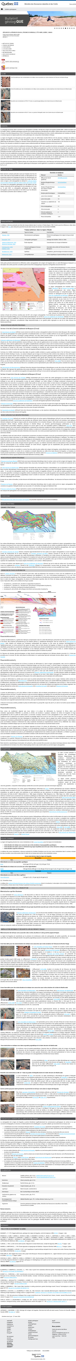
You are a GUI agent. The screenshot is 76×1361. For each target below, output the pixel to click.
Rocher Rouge (25, 834)
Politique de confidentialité (33, 1350)
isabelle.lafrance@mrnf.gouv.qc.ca (45, 1175)
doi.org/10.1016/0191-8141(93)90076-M (23, 1297)
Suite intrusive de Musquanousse (11, 367)
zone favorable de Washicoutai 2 (27, 1022)
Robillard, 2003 (6, 248)
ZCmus (28, 1132)
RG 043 (60, 1243)
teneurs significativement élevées (52, 1106)
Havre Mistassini (4, 877)
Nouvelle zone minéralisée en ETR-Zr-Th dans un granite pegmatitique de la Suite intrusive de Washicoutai (36, 101)
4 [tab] (61, 28)
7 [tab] (67, 28)
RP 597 (56, 1233)
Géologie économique (9, 54)
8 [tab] (69, 28)
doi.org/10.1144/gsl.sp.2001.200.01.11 (57, 1301)
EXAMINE (9, 1322)
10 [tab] (74, 28)
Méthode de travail (8, 43)
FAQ (53, 1320)
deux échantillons (27, 980)
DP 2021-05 (18, 1251)
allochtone (55, 288)
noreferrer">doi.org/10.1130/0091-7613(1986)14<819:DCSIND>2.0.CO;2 (53, 1292)
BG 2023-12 (12, 1312)
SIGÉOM (9, 1320)
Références (6, 56)
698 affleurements (62, 178)
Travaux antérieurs (8, 45)
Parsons (16, 834)
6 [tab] (65, 28)
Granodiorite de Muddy (8, 410)
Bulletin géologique (33, 1320)
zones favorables (38, 842)
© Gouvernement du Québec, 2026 (38, 1359)
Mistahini (17, 565)
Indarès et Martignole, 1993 (9, 242)
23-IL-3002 (59, 827)
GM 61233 (9, 1255)
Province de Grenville (68, 288)
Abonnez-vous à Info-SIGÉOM (10, 1344)
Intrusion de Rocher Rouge (8, 489)
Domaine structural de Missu (39, 553)
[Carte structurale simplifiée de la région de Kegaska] (28, 539)
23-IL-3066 (38, 1039)
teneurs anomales (48, 1034)
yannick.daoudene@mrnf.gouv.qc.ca (46, 1177)
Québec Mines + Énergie (9, 1331)
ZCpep (58, 821)
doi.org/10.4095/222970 (10, 1277)
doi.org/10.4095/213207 (20, 1283)
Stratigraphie (6, 47)
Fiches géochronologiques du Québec (33, 1335)
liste (10, 227)
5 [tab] (63, 28)
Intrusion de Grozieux (7, 403)
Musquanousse (23, 680)
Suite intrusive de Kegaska (18, 377)
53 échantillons (62, 187)
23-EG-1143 (51, 1030)
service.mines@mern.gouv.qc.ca (60, 1332)
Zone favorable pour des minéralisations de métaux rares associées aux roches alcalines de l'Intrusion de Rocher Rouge (39, 77)
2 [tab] (56, 28)
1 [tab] (54, 28)
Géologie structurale (9, 50)
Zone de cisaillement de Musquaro (58, 295)
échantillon (68, 1062)
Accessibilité (46, 1350)
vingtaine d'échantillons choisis (32, 1012)
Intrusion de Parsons (7, 484)
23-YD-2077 (33, 959)
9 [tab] (71, 28)
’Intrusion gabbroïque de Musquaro (10, 340)
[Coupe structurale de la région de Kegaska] (28, 633)
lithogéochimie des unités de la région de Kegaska (15, 499)
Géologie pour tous (33, 1339)
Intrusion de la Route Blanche (9, 461)
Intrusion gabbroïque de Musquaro (44, 672)
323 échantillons (62, 182)
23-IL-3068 (57, 361)
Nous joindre (73, 4)
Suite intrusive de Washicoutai (10, 467)
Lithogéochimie (7, 49)
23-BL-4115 (43, 1097)
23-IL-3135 (69, 425)
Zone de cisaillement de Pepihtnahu (54, 316)
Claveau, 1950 (5, 235)
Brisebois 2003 (7, 251)
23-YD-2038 (57, 999)
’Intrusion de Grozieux (17, 1154)
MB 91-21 (59, 1246)
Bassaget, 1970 (6, 239)
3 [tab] (59, 28)
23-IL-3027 (67, 1014)
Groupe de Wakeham (51, 452)
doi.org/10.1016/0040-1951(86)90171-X (19, 1288)
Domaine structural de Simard (10, 551)
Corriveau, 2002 (7, 247)
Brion (1, 864)
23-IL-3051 (19, 1003)
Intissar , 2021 (7, 254)
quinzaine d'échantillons (28, 1092)
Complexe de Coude (7, 418)
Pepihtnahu (32, 565)
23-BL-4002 (57, 1064)
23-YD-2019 (36, 1097)
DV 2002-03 (21, 1241)
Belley (2, 869)
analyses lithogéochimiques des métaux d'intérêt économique (24, 883)
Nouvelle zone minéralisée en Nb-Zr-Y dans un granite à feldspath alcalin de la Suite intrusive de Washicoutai (37, 112)
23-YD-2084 (43, 969)
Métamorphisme (7, 52)
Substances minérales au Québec (10, 1326)
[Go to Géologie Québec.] (2, 9)
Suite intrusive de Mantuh (9, 332)
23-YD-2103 (27, 1082)
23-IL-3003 (67, 827)
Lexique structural (10, 573)
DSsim (47, 788)
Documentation (56, 1322)
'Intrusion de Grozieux (62, 686)
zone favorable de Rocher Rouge (43, 946)
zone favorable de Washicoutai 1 (27, 990)
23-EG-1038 (11, 1003)
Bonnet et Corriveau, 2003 (8, 244)
